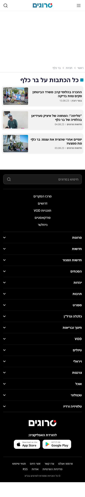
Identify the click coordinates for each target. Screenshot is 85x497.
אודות (35, 469)
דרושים (42, 203)
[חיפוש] (5, 5)
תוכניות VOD (42, 210)
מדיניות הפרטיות (52, 469)
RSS (25, 469)
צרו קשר (49, 463)
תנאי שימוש (19, 463)
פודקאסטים (43, 217)
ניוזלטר (42, 225)
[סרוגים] (42, 423)
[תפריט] (79, 5)
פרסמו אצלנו (65, 463)
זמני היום (35, 463)
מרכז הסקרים (42, 196)
